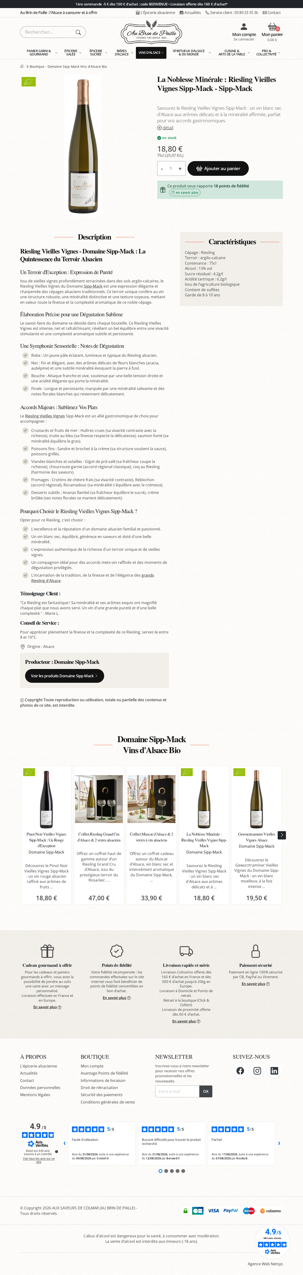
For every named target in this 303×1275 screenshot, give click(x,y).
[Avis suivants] (279, 1143)
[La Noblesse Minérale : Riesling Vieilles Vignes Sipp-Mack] (204, 799)
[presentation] (282, 835)
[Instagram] (257, 1070)
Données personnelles (40, 1087)
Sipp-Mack (93, 286)
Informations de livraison (103, 1080)
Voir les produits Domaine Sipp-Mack (62, 675)
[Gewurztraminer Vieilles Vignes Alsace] (257, 799)
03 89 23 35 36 (234, 12)
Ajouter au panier (222, 168)
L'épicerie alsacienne (38, 1066)
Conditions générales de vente (108, 1102)
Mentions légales (35, 1094)
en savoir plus (187, 192)
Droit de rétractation (99, 1087)
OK (206, 1091)
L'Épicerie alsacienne (158, 12)
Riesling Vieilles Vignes (45, 416)
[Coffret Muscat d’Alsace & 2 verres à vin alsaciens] (151, 799)
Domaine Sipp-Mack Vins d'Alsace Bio (77, 66)
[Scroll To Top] (295, 1267)
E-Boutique (35, 66)
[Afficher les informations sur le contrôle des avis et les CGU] (56, 1151)
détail (168, 128)
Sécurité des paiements (102, 1094)
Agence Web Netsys (265, 1263)
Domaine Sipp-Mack (76, 661)
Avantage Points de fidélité (104, 1073)
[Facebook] (240, 1070)
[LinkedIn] (274, 1070)
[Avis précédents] (64, 1143)
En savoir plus (45, 1006)
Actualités (192, 12)
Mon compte (92, 1066)
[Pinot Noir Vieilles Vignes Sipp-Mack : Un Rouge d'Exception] (46, 799)
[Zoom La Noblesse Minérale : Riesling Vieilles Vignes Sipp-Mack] (83, 146)
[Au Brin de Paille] (21, 66)
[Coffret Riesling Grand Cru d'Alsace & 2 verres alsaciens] (99, 799)
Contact (274, 12)
